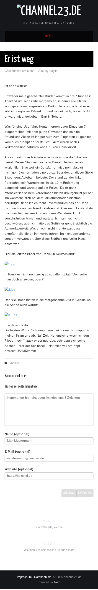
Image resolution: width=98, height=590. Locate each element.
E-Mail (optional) (17, 451)
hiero (57, 582)
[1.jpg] (49, 264)
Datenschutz (42, 577)
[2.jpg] (49, 289)
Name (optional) (17, 434)
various (14, 363)
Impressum (24, 577)
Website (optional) (19, 469)
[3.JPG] (49, 315)
